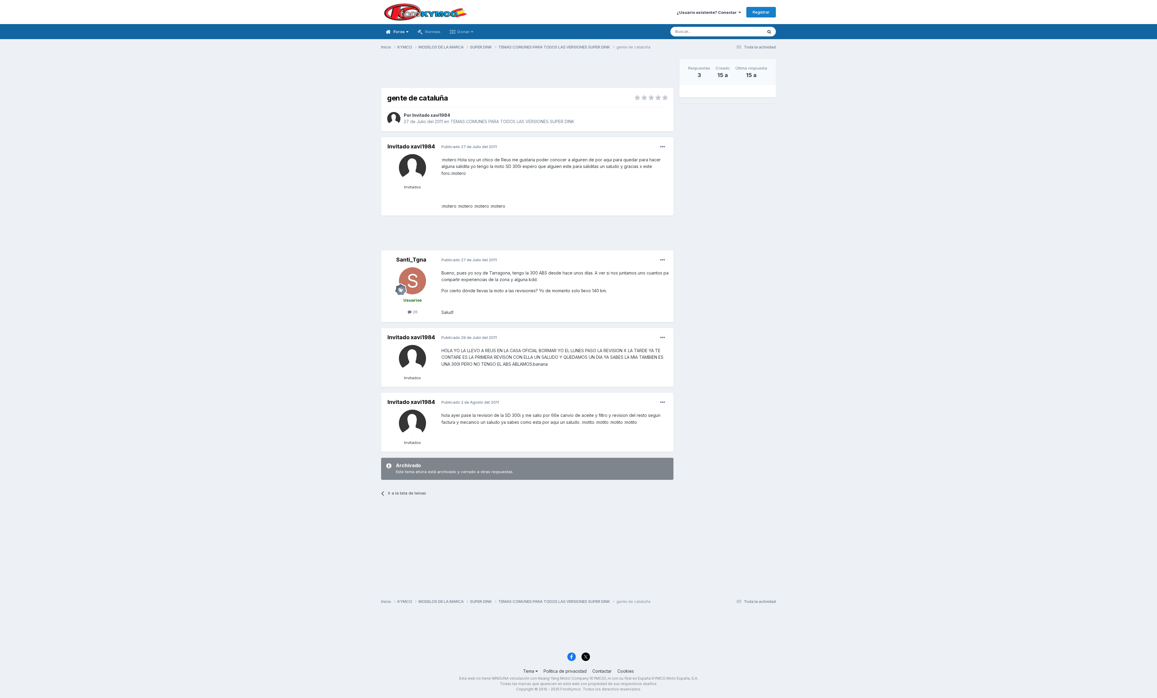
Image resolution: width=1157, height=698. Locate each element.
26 (415, 311)
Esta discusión (741, 31)
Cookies (625, 671)
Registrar (761, 12)
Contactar (602, 671)
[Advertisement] (527, 72)
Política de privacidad (565, 671)
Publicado (469, 146)
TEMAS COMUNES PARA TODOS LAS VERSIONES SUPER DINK (512, 121)
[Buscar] (769, 31)
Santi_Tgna (411, 259)
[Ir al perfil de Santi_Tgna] (412, 280)
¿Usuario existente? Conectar (707, 12)
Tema (529, 671)
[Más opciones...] (663, 146)
